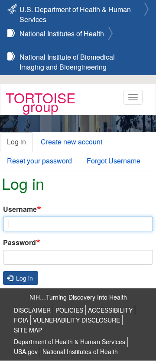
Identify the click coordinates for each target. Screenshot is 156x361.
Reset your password (39, 161)
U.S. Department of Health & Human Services (75, 10)
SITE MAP (28, 330)
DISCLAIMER (32, 310)
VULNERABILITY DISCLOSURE (76, 320)
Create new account (71, 142)
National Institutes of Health (62, 33)
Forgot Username (113, 161)
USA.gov (26, 351)
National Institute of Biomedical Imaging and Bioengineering (67, 57)
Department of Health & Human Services (69, 341)
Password (19, 242)
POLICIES (69, 310)
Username (20, 209)
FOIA (21, 320)
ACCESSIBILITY (110, 310)
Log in (16, 142)
